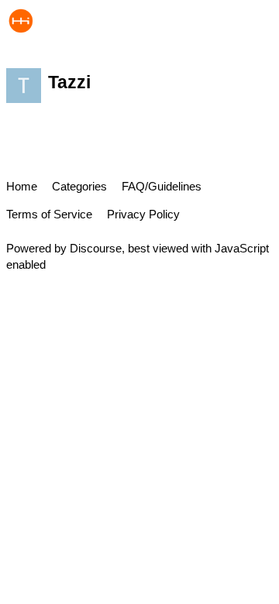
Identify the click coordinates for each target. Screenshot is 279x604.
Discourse (96, 248)
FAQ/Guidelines (162, 186)
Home (21, 186)
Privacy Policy (143, 214)
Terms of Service (49, 214)
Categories (79, 186)
